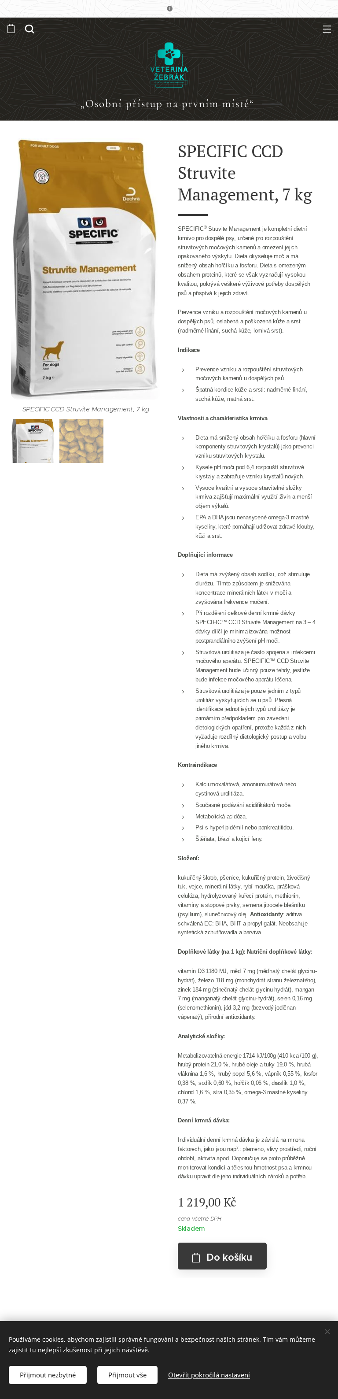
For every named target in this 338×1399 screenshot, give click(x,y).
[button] (29, 29)
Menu (327, 28)
